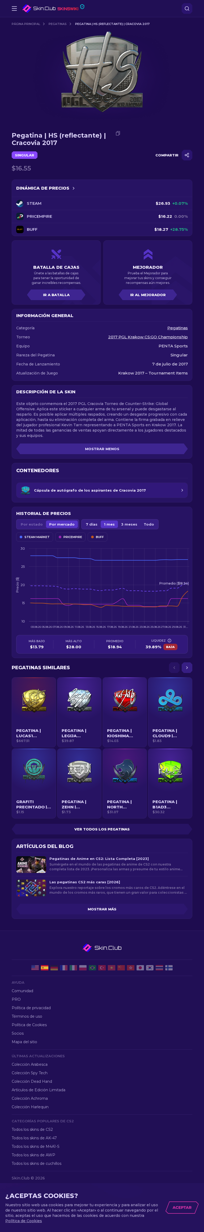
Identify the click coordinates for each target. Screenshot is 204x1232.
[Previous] (174, 667)
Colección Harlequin (30, 1107)
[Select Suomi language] (169, 967)
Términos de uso (27, 1016)
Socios (18, 1033)
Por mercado (62, 524)
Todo (149, 524)
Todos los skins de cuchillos (36, 1163)
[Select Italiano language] (73, 967)
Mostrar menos (102, 449)
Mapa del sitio (24, 1041)
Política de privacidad (31, 1007)
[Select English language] (35, 967)
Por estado (32, 524)
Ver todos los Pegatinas (102, 829)
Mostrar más (102, 909)
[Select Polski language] (83, 967)
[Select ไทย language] (159, 967)
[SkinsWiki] (53, 8)
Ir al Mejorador (148, 295)
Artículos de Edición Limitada (38, 1090)
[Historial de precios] (73, 188)
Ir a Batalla (56, 295)
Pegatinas (58, 24)
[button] (34, 712)
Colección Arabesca (30, 1064)
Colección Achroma (30, 1098)
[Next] (187, 667)
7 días (91, 524)
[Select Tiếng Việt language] (111, 967)
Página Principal (26, 24)
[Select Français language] (64, 967)
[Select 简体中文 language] (121, 967)
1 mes (109, 524)
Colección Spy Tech (30, 1073)
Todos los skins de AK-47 (34, 1138)
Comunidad (22, 990)
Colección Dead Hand (32, 1081)
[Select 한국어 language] (150, 967)
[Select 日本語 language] (140, 967)
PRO (16, 999)
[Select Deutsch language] (54, 967)
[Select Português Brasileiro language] (92, 967)
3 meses (129, 524)
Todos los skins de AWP (33, 1155)
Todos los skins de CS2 (32, 1129)
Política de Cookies (29, 1024)
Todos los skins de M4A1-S (36, 1146)
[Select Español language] (44, 967)
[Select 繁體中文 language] (130, 967)
